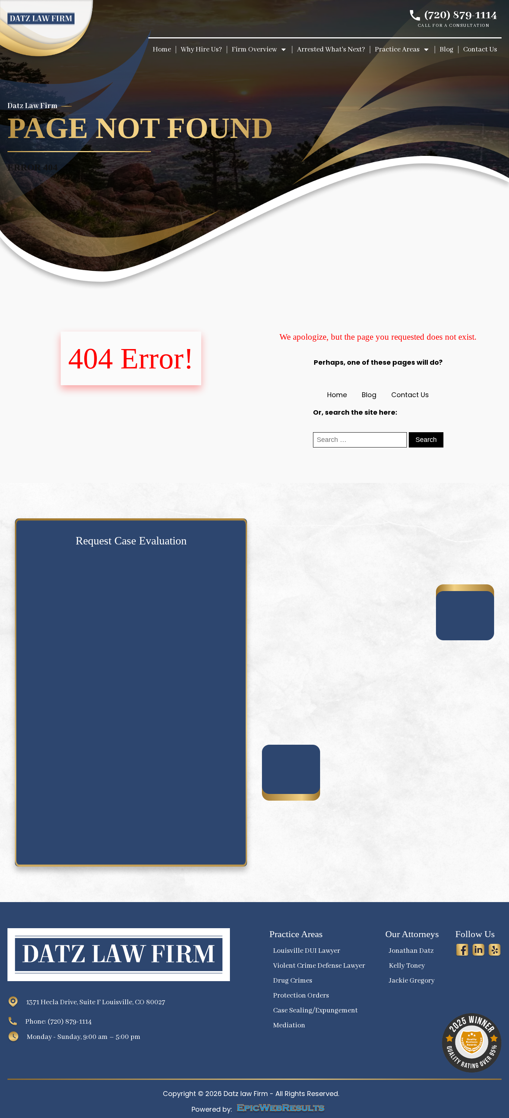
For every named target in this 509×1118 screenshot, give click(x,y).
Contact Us (410, 394)
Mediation (289, 1025)
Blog (369, 394)
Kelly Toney (407, 965)
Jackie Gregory (411, 980)
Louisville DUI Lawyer (306, 950)
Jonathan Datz (411, 950)
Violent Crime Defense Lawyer (319, 965)
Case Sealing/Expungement (315, 1010)
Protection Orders (301, 995)
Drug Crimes (292, 980)
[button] (260, 49)
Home (337, 394)
